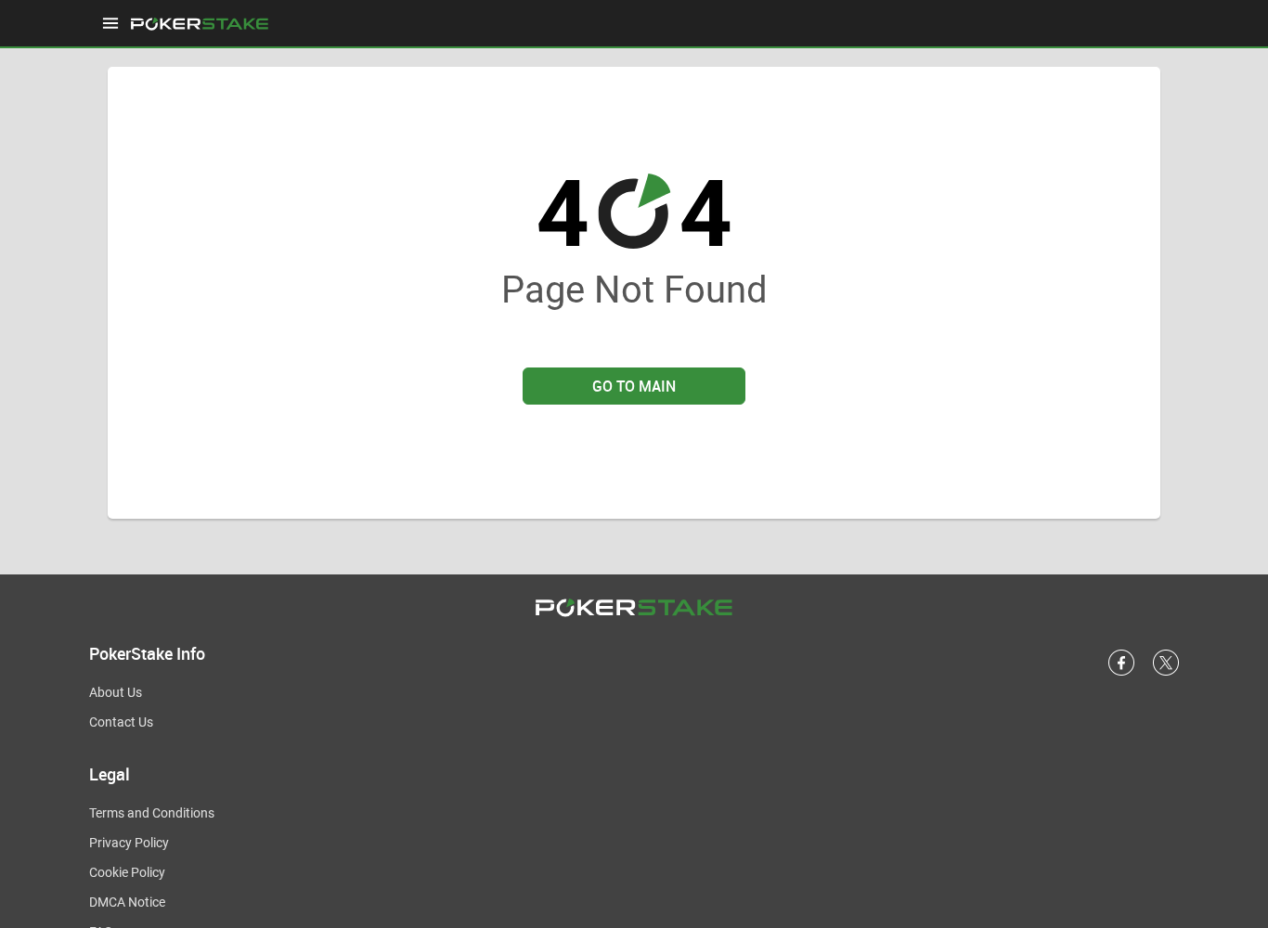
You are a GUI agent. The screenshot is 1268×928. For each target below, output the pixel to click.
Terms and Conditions (151, 813)
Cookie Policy (127, 872)
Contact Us (121, 722)
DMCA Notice (127, 902)
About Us (115, 692)
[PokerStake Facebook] (1121, 671)
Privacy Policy (129, 842)
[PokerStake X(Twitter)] (1166, 671)
